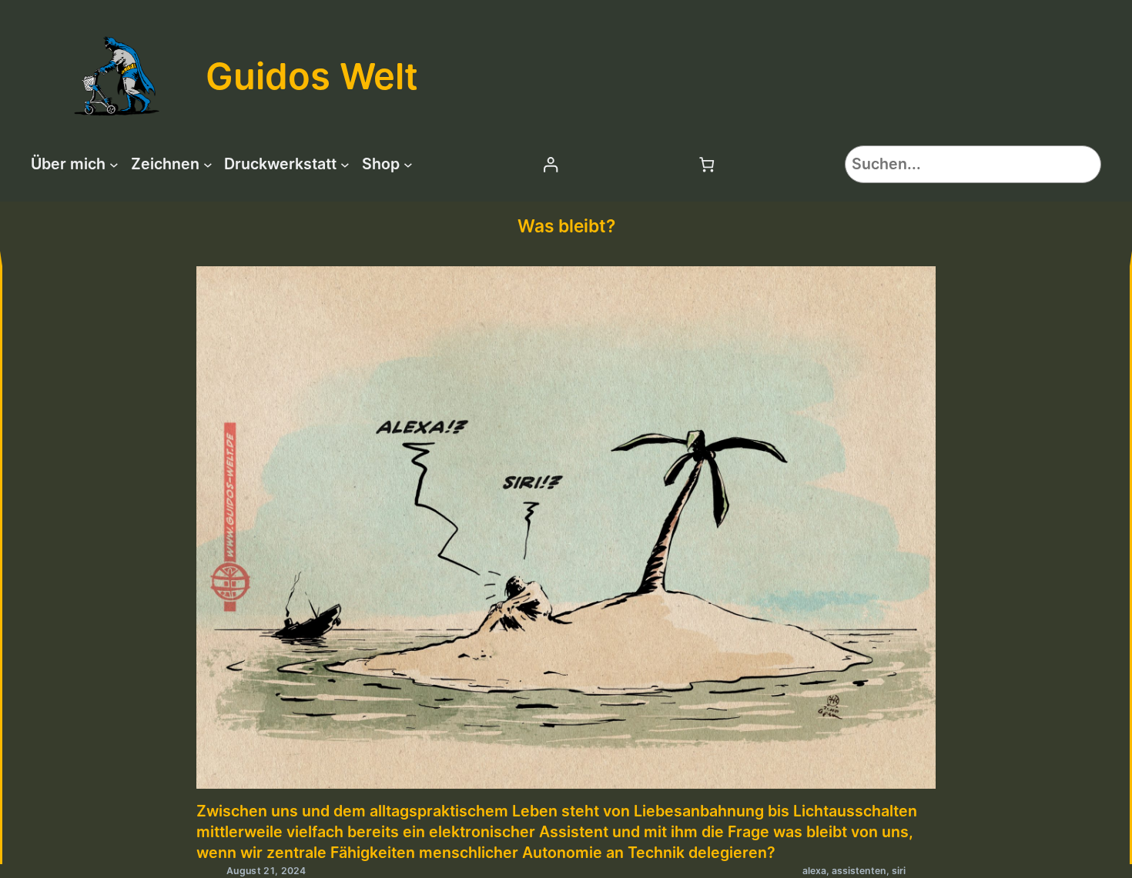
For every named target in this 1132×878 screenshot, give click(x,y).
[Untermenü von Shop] (408, 164)
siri (899, 870)
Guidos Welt (312, 76)
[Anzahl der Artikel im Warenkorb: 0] (707, 164)
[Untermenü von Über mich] (114, 164)
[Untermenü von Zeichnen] (208, 164)
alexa (814, 870)
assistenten (859, 870)
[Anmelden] (550, 164)
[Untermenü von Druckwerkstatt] (345, 164)
